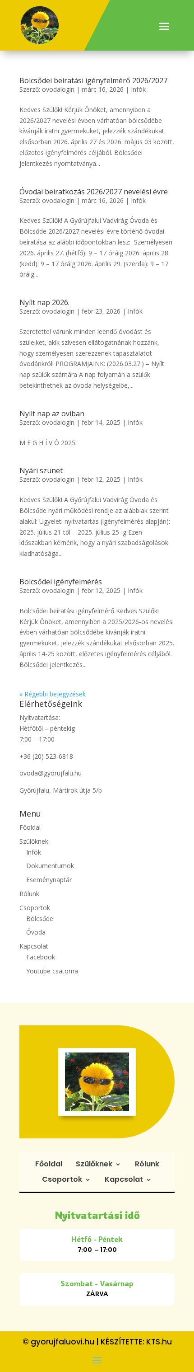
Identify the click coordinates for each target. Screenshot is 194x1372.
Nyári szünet (41, 470)
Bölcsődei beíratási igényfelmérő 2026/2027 (93, 80)
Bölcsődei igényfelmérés (60, 582)
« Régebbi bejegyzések (52, 694)
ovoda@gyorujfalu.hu (50, 773)
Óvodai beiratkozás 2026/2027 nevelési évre (93, 192)
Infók (138, 89)
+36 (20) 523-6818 (46, 756)
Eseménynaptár (49, 879)
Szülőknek (33, 841)
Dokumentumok (50, 865)
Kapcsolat (33, 946)
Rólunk (29, 893)
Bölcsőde (39, 918)
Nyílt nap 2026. (44, 302)
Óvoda (36, 932)
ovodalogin (58, 89)
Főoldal (30, 827)
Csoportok (34, 907)
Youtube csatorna (52, 971)
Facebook (40, 957)
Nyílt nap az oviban (51, 413)
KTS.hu (159, 1341)
